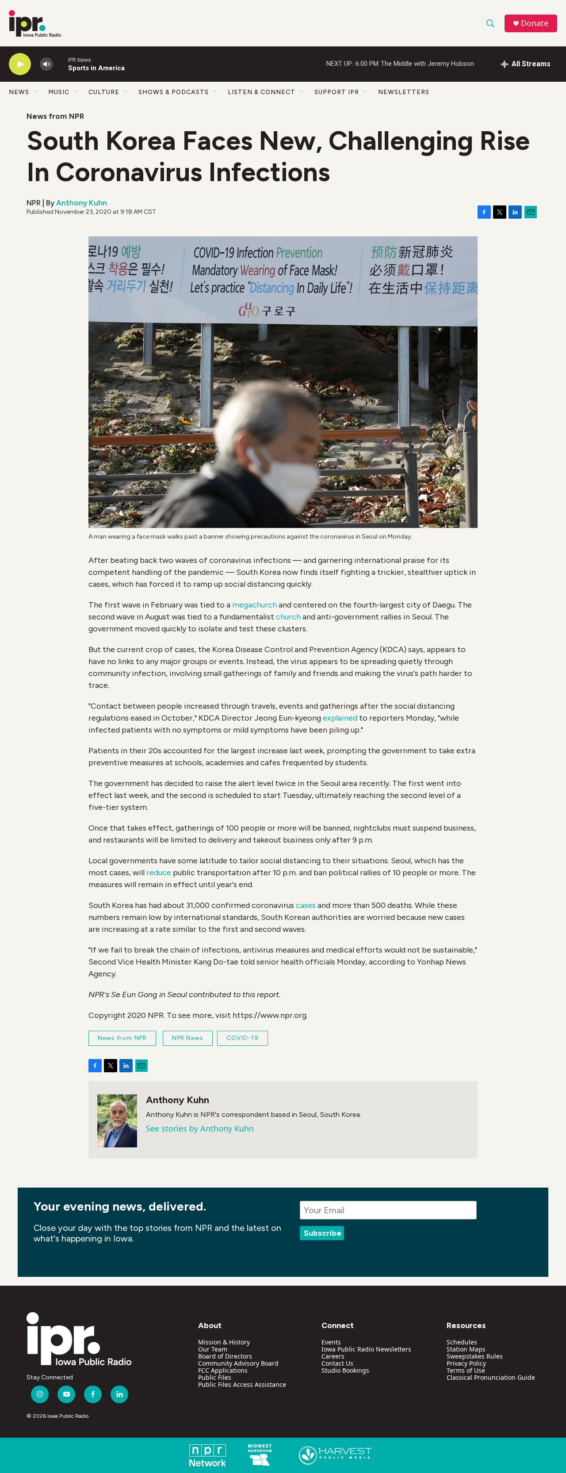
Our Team (212, 1349)
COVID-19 (242, 1038)
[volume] (46, 64)
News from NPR (55, 116)
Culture (103, 92)
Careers (332, 1356)
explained (340, 718)
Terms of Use (466, 1370)
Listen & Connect (261, 92)
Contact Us (337, 1363)
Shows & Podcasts (173, 92)
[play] (20, 64)
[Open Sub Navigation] (35, 91)
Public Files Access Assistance (242, 1384)
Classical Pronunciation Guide (491, 1377)
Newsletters (403, 92)
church (288, 617)
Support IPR (336, 92)
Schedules (462, 1342)
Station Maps (466, 1349)
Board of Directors (225, 1356)
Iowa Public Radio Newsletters (366, 1349)
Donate (534, 23)
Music (58, 92)
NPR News (187, 1038)
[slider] (60, 63)
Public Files (214, 1377)
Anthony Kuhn (81, 202)
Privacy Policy (466, 1363)
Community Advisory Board (238, 1363)
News (19, 92)
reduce (158, 872)
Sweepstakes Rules (475, 1356)
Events (331, 1342)
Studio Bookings (345, 1370)
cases (306, 905)
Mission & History (224, 1342)
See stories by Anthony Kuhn (200, 1128)
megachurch (254, 605)
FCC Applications (223, 1370)
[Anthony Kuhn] (117, 1120)
